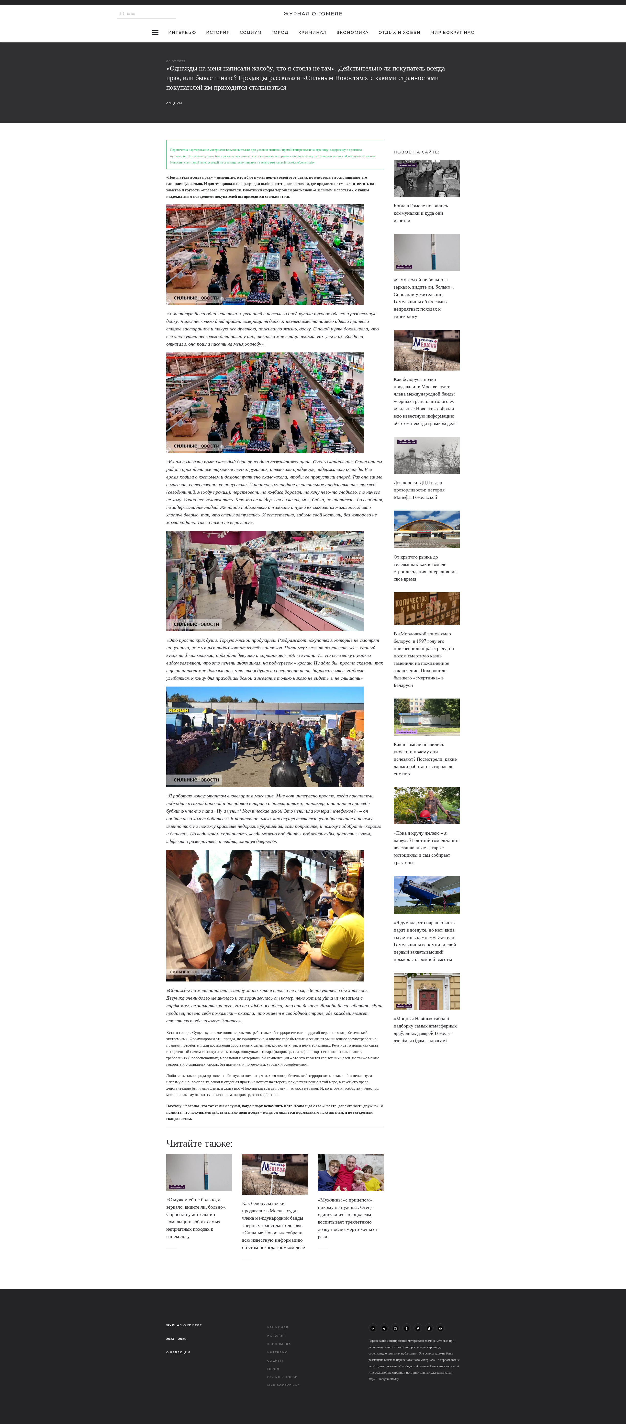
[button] (155, 32)
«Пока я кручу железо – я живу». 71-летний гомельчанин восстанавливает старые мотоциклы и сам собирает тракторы (426, 847)
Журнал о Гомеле (313, 14)
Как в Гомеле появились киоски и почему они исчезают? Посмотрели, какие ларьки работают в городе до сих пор (425, 759)
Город (280, 32)
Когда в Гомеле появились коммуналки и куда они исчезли (421, 212)
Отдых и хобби (400, 32)
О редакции (178, 1352)
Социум (251, 32)
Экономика (353, 32)
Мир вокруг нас (452, 32)
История (218, 32)
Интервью (182, 32)
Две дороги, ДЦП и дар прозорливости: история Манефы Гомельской (419, 489)
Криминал (312, 32)
